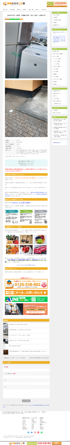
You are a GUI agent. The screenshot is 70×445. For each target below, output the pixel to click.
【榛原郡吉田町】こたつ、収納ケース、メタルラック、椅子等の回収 (14, 357)
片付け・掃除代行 (56, 14)
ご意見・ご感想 (30, 9)
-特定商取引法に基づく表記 (43, 422)
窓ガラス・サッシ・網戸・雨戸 (60, 40)
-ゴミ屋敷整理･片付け (34, 421)
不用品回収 (55, 17)
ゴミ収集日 (55, 110)
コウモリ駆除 (55, 76)
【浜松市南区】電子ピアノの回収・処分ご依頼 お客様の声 (18, 324)
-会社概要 (41, 419)
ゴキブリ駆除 (55, 71)
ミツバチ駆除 (57, 63)
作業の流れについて (56, 93)
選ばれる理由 (12, 9)
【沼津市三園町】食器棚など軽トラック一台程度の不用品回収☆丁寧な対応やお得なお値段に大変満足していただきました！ (28, 351)
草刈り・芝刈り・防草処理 (58, 53)
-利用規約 (41, 420)
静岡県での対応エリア (57, 90)
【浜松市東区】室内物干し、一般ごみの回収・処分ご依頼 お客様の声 (20, 329)
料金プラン (37, 9)
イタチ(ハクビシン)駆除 (57, 79)
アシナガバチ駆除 (58, 58)
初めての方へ (5, 9)
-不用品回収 (33, 419)
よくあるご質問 (56, 98)
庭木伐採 (55, 81)
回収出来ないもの (58, 103)
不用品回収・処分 (12, 19)
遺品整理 (55, 22)
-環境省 (41, 425)
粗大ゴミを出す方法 (56, 112)
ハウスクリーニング (58, 32)
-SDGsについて (42, 426)
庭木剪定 (55, 84)
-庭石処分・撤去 (33, 422)
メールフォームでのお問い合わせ (57, 6)
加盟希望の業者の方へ (57, 142)
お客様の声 (19, 9)
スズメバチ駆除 (57, 61)
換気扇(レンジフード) (59, 37)
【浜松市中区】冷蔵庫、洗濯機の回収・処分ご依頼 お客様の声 (39, 357)
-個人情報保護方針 (42, 421)
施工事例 (24, 9)
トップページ (24, 419)
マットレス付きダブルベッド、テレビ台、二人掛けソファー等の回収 (19, 335)
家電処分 (17, 19)
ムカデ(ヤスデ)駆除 (56, 66)
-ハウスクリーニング (34, 423)
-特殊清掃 (33, 424)
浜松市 (21, 19)
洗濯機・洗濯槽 (55, 41)
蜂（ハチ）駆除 (56, 56)
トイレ (61, 38)
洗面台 (58, 38)
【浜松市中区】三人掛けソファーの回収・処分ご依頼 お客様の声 (19, 340)
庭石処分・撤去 (56, 51)
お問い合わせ (44, 9)
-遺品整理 (33, 420)
